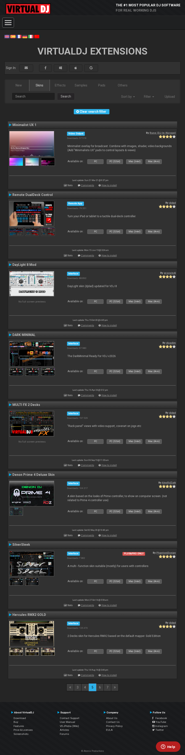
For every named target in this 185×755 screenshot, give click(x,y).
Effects (60, 85)
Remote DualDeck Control (32, 195)
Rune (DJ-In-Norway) (163, 132)
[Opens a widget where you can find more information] (168, 747)
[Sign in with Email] (26, 68)
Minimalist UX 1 (24, 125)
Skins (39, 85)
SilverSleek (21, 544)
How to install (109, 185)
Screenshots (21, 734)
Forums (64, 734)
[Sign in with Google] (91, 68)
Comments (87, 185)
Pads (101, 85)
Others (122, 85)
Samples (81, 85)
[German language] (24, 36)
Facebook (160, 718)
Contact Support (69, 718)
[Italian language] (30, 36)
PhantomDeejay (166, 552)
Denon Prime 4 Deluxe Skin (33, 474)
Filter (148, 96)
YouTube (160, 722)
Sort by (127, 96)
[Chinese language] (36, 36)
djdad (172, 202)
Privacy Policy (114, 726)
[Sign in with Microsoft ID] (60, 68)
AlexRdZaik (169, 482)
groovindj (170, 272)
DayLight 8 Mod (24, 265)
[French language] (18, 36)
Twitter (159, 729)
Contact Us (113, 722)
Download (20, 718)
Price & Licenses (23, 729)
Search (66, 96)
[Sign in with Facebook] (45, 68)
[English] (7, 36)
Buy (16, 722)
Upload (170, 96)
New (19, 85)
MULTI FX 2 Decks (26, 405)
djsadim (171, 342)
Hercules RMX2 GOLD (29, 615)
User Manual (67, 722)
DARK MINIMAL (23, 335)
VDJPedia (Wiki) (69, 726)
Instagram (161, 726)
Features (19, 726)
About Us (111, 718)
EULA (109, 729)
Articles (64, 729)
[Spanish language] (12, 36)
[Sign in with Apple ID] (75, 68)
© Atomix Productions (92, 751)
